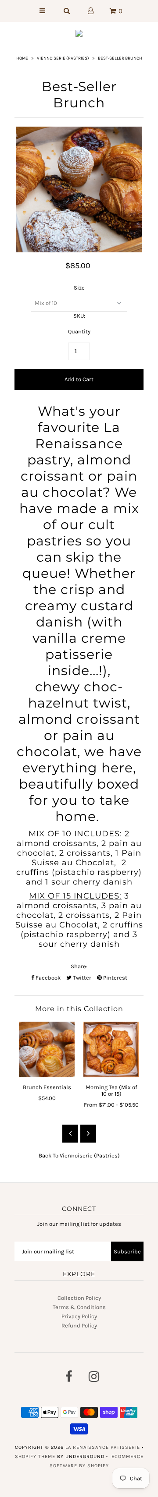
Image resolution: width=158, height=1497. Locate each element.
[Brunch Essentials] (47, 1049)
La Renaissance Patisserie (102, 1447)
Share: (79, 966)
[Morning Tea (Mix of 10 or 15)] (111, 1049)
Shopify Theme (35, 1456)
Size (79, 287)
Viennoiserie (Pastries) (63, 58)
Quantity (79, 331)
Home (22, 58)
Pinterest (114, 977)
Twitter (81, 977)
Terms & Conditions (79, 1307)
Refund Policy (79, 1325)
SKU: (79, 315)
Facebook (47, 977)
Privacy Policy (79, 1316)
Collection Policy (79, 1298)
